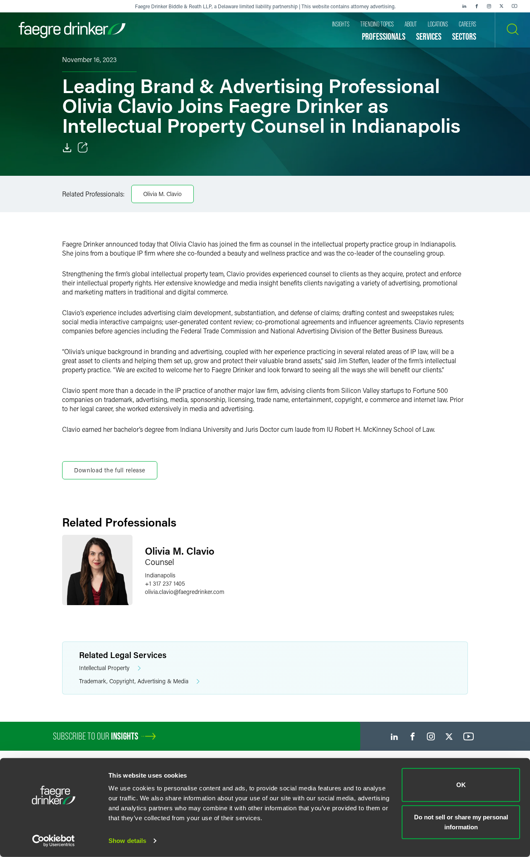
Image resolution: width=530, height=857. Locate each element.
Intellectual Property (104, 668)
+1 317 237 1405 (165, 583)
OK (461, 784)
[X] (501, 6)
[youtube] (515, 6)
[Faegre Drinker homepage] (72, 30)
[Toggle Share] (83, 147)
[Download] (67, 147)
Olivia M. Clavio (162, 194)
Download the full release (109, 470)
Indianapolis (160, 575)
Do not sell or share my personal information (461, 821)
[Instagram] (489, 6)
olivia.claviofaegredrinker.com (184, 592)
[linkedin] (464, 6)
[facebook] (477, 6)
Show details (127, 840)
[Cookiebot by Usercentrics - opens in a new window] (53, 841)
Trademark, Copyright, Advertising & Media (133, 681)
